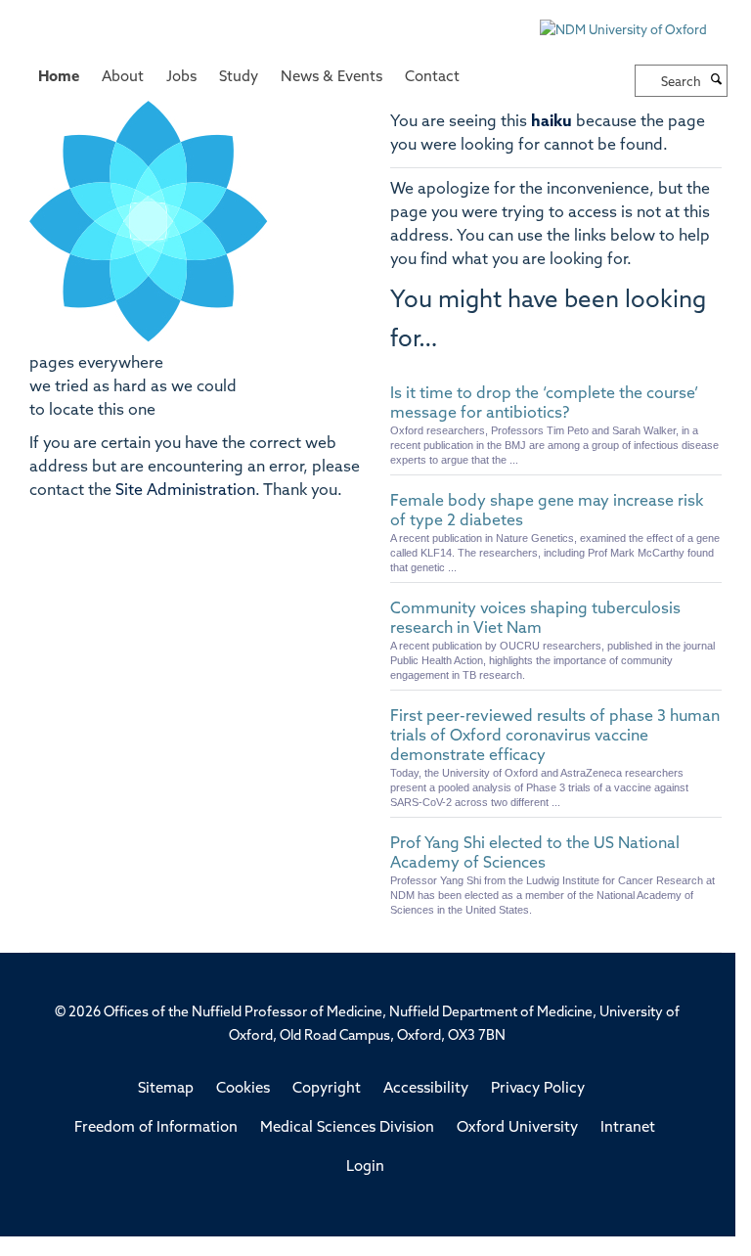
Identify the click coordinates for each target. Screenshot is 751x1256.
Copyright (326, 1089)
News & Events (331, 77)
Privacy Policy (538, 1089)
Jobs (181, 77)
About (123, 77)
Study (238, 77)
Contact (432, 77)
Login (365, 1167)
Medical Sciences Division (347, 1128)
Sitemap (166, 1089)
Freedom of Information (156, 1128)
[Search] (717, 81)
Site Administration (185, 491)
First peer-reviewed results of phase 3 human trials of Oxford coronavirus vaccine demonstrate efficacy (555, 736)
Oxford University (517, 1128)
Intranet (627, 1128)
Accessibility (425, 1089)
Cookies (243, 1089)
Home (58, 77)
